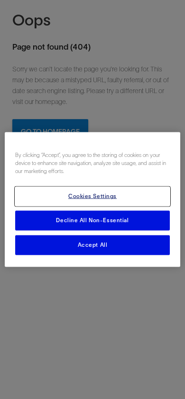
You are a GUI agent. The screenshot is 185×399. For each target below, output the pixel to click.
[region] (93, 199)
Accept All (93, 245)
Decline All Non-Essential (92, 220)
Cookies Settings (92, 196)
